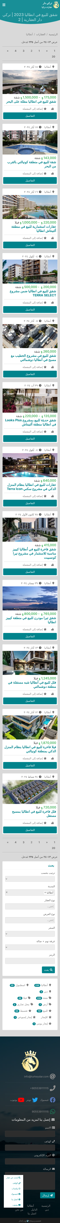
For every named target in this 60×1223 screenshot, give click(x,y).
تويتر (29, 1099)
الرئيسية (53, 34)
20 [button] (53, 56)
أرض (44, 1004)
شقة (42, 997)
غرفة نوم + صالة (45, 941)
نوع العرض (49, 914)
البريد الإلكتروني (43, 1155)
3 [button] (23, 50)
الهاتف (48, 1141)
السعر (51, 927)
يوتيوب (14, 1099)
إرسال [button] (46, 1195)
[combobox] (30, 892)
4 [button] (15, 50)
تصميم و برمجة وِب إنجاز (30, 1220)
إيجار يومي (41, 1023)
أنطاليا (48, 66)
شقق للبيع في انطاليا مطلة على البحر (31, 101)
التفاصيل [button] (30, 115)
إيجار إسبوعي (24, 1017)
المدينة (51, 886)
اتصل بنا (32, 1213)
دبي (44, 991)
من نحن (19, 1209)
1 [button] (54, 50)
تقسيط (22, 1010)
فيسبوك (44, 1099)
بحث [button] (47, 969)
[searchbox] (35, 892)
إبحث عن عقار (12, 1177)
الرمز (52, 954)
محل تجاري (22, 1004)
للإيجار (44, 1017)
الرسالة (47, 1168)
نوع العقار (49, 900)
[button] (47, 51)
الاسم (48, 1127)
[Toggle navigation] (4, 5)
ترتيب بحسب (48, 872)
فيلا (23, 997)
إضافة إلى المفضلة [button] (33, 108)
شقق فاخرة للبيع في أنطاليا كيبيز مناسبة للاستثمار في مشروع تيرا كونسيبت (34, 553)
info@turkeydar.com (36, 1076)
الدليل (34, 1209)
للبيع (43, 1010)
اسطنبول (18, 985)
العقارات (40, 34)
